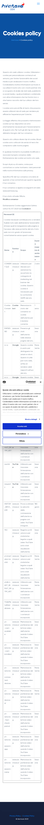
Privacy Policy (15, 816)
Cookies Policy (28, 816)
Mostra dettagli (31, 419)
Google (15, 345)
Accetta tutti (22, 426)
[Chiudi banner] (40, 382)
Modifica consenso (10, 199)
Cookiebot (26, 209)
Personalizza (21, 434)
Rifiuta (22, 441)
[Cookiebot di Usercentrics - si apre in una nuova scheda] (27, 382)
